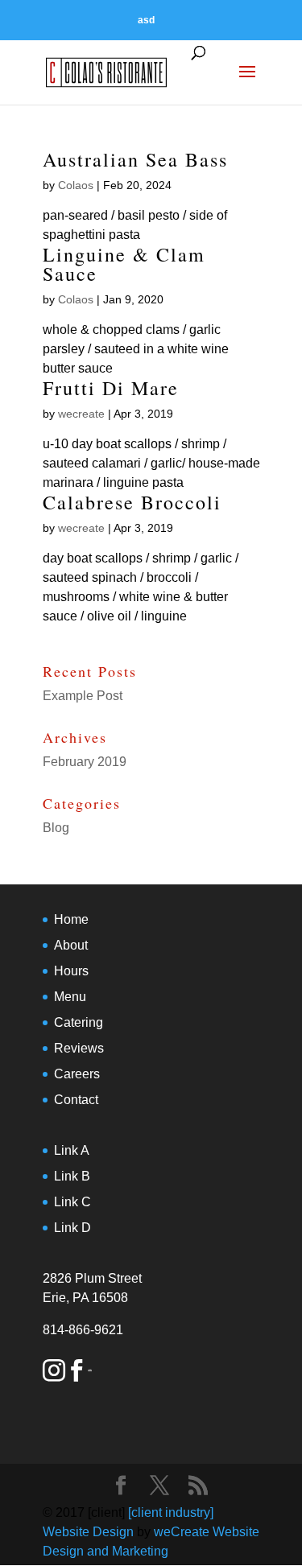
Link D (72, 1227)
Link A (71, 1150)
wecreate (81, 413)
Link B (72, 1176)
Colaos (75, 185)
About (71, 945)
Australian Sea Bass (135, 159)
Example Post (82, 696)
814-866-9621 (83, 1330)
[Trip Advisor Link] (90, 1373)
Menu (70, 996)
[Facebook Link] (76, 1373)
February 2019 (84, 762)
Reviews (79, 1048)
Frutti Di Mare (111, 388)
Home (71, 919)
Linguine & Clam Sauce (124, 263)
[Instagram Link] (54, 1373)
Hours (71, 971)
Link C (72, 1202)
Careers (77, 1074)
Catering (78, 1022)
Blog (56, 828)
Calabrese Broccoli (132, 502)
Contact (76, 1100)
